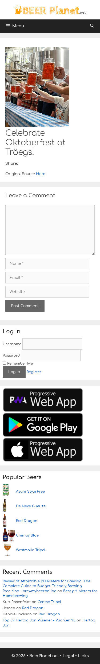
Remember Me (19, 363)
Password (11, 355)
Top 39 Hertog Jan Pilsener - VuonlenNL (39, 620)
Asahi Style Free (30, 491)
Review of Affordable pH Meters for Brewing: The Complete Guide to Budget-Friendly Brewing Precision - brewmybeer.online (46, 586)
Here (40, 174)
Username (12, 344)
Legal (68, 656)
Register (34, 372)
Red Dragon (26, 521)
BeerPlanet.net (44, 656)
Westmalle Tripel (30, 550)
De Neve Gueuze (31, 506)
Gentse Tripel (49, 602)
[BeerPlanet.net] (50, 9)
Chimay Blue (27, 535)
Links (83, 656)
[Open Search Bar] (92, 26)
